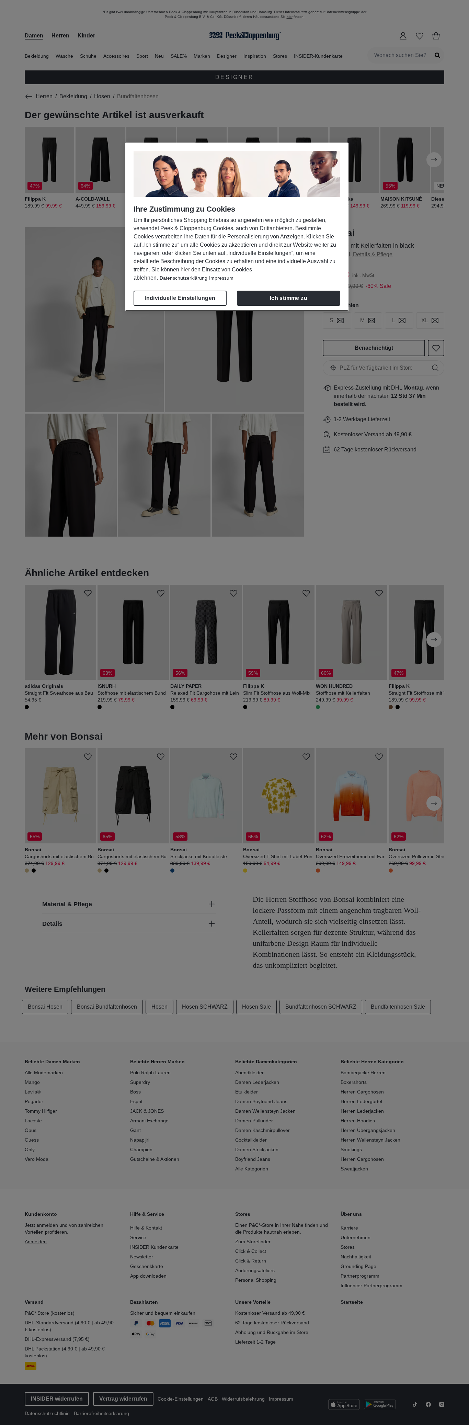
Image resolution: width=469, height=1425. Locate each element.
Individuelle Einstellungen (180, 298)
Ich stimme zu (288, 298)
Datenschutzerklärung (183, 278)
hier (185, 269)
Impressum (221, 278)
